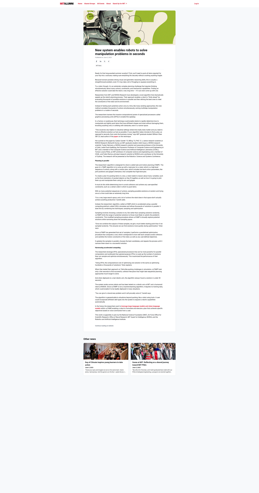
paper (116, 136)
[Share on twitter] (104, 61)
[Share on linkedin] (100, 61)
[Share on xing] (108, 61)
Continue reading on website (104, 326)
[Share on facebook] (96, 61)
